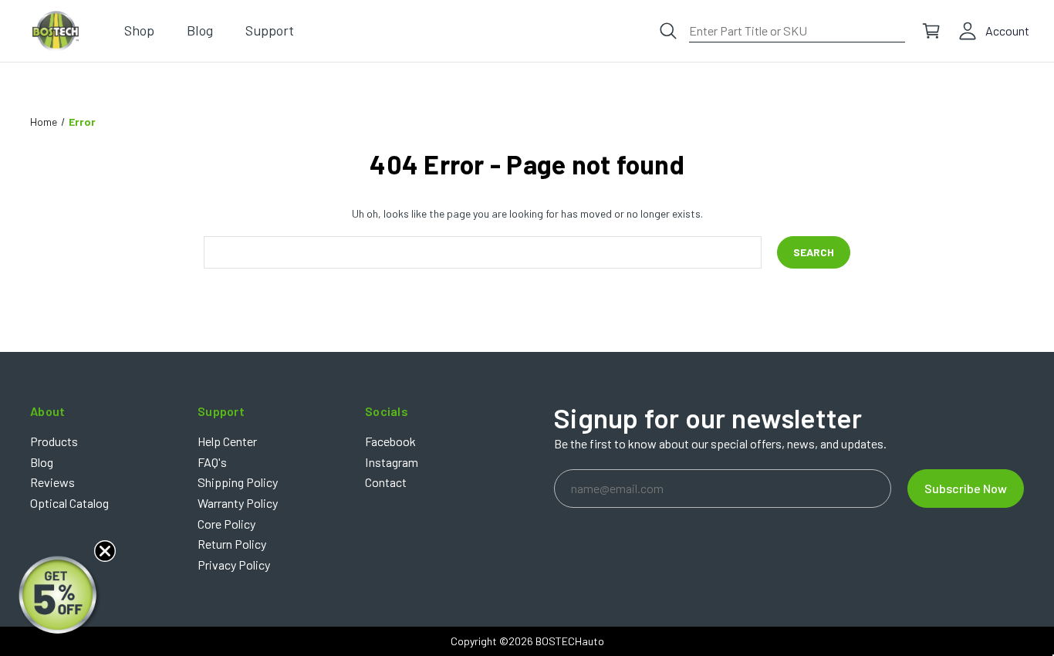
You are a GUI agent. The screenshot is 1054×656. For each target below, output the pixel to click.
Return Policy (232, 543)
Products (54, 441)
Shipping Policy (238, 482)
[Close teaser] (105, 551)
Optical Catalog (69, 502)
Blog (41, 462)
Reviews (52, 482)
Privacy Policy (234, 564)
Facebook (390, 441)
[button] (59, 597)
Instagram (391, 462)
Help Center (227, 441)
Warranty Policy (238, 502)
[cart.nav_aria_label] (931, 31)
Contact (386, 482)
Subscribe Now (965, 488)
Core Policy (226, 523)
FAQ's (212, 462)
